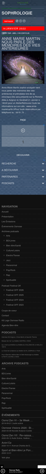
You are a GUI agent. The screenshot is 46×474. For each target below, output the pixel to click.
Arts (8, 235)
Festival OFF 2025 (15, 294)
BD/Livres (10, 240)
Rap (8, 274)
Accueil (5, 211)
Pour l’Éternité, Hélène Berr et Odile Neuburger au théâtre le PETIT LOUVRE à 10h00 (20, 356)
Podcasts (8, 183)
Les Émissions (8, 221)
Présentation (8, 216)
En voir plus (23, 33)
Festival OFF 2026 (15, 289)
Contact (5, 315)
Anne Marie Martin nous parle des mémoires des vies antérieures (21, 43)
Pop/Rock (10, 270)
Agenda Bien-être (10, 325)
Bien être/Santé (13, 245)
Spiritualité (11, 279)
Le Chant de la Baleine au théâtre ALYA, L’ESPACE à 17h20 (21, 351)
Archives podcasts (10, 231)
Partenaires (10, 176)
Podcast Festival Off (11, 285)
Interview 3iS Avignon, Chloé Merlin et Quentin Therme (19, 337)
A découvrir (10, 170)
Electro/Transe (13, 255)
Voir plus (6, 457)
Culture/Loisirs (13, 250)
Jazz (8, 260)
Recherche (9, 163)
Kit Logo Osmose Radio (13, 320)
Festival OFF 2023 (15, 304)
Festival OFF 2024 (15, 299)
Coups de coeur (9, 310)
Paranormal (11, 265)
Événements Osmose (12, 226)
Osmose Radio (14, 470)
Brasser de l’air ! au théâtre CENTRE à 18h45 (16, 341)
